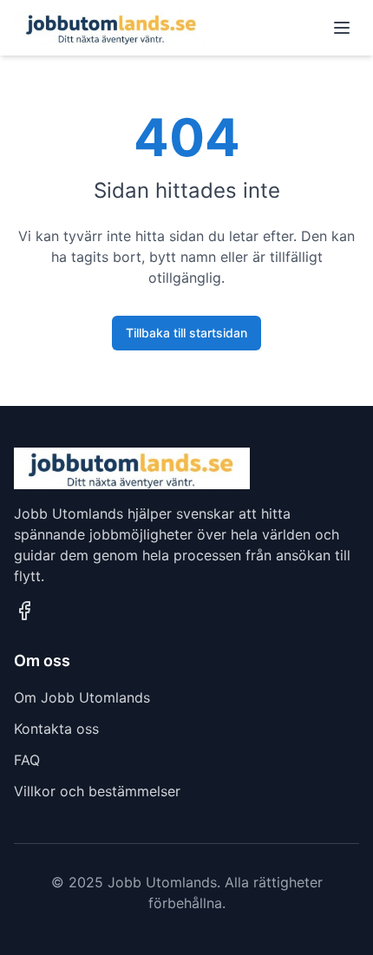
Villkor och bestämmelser (97, 791)
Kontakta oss (56, 728)
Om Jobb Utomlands (82, 697)
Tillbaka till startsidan (186, 332)
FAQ (27, 760)
